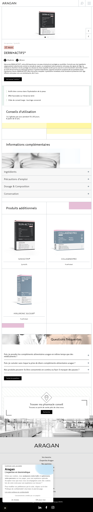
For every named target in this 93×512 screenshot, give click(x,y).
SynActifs (17, 43)
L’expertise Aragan (46, 460)
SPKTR (60, 502)
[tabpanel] (46, 23)
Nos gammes (8, 43)
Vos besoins (46, 457)
